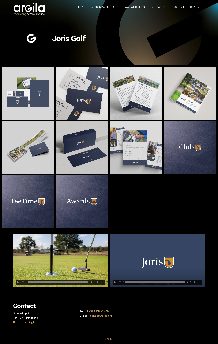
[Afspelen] (18, 282)
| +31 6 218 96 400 (97, 311)
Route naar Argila (24, 322)
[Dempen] (98, 282)
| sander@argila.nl (100, 316)
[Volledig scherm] (103, 282)
